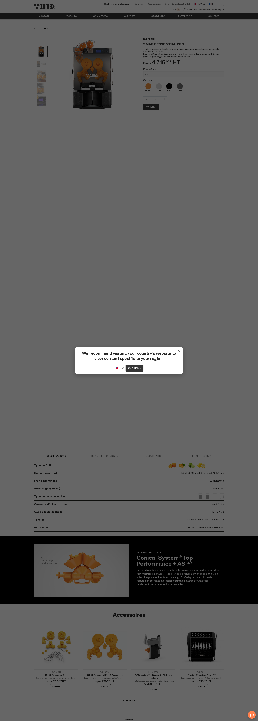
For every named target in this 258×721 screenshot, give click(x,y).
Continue (134, 368)
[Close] (178, 350)
